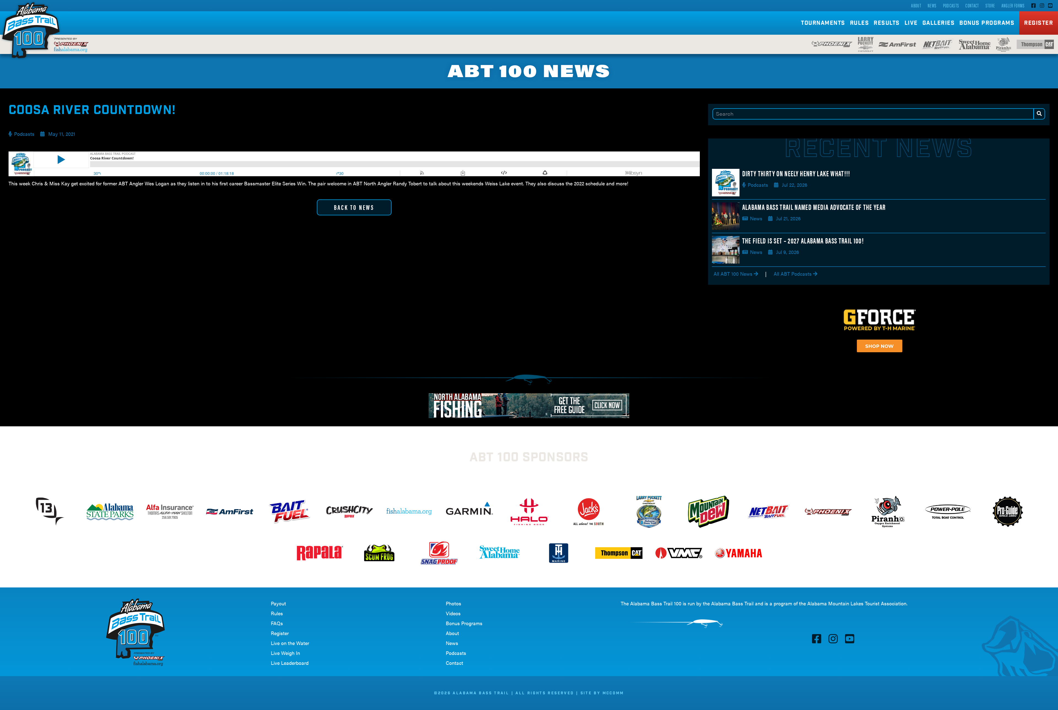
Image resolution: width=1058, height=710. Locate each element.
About (916, 5)
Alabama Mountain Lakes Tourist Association (856, 603)
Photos (453, 603)
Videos (453, 613)
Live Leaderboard (290, 662)
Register (1038, 24)
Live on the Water (290, 642)
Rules (277, 613)
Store (990, 5)
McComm (613, 693)
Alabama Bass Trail (732, 603)
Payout (278, 603)
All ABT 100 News (734, 273)
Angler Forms (1013, 5)
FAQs (277, 623)
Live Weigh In (285, 652)
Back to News (354, 207)
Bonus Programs (986, 24)
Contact (972, 5)
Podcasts (951, 5)
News (932, 5)
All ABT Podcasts (793, 273)
